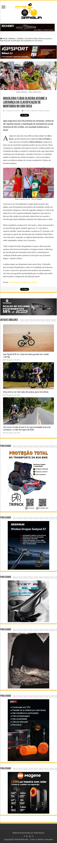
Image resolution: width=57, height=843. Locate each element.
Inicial (4, 38)
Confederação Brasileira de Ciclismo (22, 282)
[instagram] (32, 836)
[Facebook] (24, 836)
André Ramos (39, 833)
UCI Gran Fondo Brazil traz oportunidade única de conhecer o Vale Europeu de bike (26, 428)
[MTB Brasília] (28, 10)
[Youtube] (30, 836)
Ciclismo (20, 38)
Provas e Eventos (44, 111)
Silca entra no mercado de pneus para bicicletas (26, 392)
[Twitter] (27, 836)
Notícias (12, 38)
